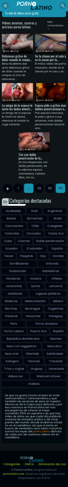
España (57, 248)
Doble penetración (50, 241)
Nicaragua (32, 308)
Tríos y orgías (14, 369)
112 (39, 188)
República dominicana (22, 339)
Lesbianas (15, 293)
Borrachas (34, 218)
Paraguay (56, 316)
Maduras (11, 301)
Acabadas (13, 211)
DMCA (29, 464)
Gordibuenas (19, 263)
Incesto (35, 278)
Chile (35, 226)
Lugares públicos (48, 293)
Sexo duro (54, 346)
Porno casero (14, 331)
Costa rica (55, 233)
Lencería (55, 286)
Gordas (58, 256)
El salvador (35, 248)
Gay (43, 256)
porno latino (41, 431)
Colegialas (55, 226)
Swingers (12, 361)
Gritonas (52, 263)
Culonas (24, 241)
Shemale (32, 354)
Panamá (11, 316)
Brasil (58, 218)
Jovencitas (14, 286)
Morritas (11, 308)
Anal (34, 211)
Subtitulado (54, 354)
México (58, 301)
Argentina (54, 211)
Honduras (13, 278)
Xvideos (34, 384)
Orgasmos (55, 308)
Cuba (8, 241)
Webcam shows (48, 376)
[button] (55, 25)
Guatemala (17, 271)
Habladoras (50, 271)
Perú (13, 323)
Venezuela (56, 369)
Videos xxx (15, 376)
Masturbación (35, 301)
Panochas (33, 316)
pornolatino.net (13, 474)
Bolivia (11, 218)
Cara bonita (14, 226)
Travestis (56, 361)
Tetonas (34, 361)
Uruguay (36, 369)
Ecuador (11, 248)
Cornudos (33, 233)
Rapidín (58, 331)
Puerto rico (38, 331)
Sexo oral (11, 354)
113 (50, 188)
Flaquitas (26, 256)
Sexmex (56, 339)
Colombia (12, 233)
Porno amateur (46, 323)
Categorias (12, 464)
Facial (8, 256)
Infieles (57, 278)
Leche (35, 286)
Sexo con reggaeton (21, 346)
